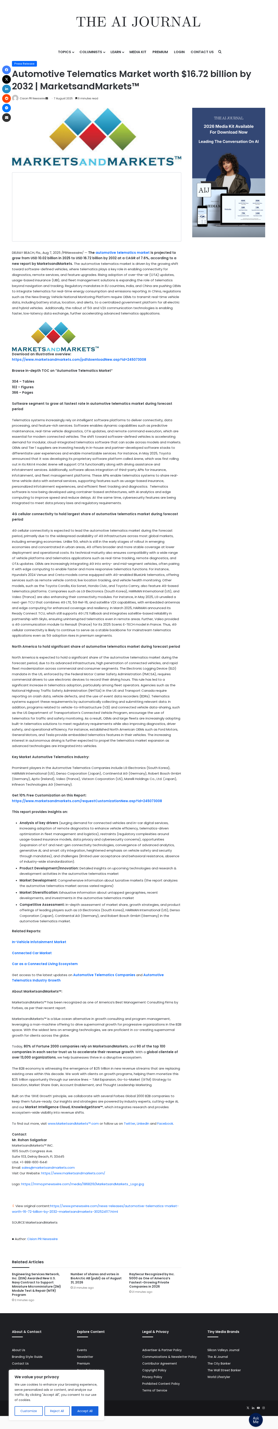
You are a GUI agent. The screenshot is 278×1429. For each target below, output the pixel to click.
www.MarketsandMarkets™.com (74, 1123)
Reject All (57, 1411)
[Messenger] (6, 108)
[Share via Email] (6, 117)
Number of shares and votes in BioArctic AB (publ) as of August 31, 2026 (96, 1278)
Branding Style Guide (27, 1357)
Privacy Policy (152, 1377)
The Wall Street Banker (224, 1370)
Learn (116, 51)
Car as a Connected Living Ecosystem (45, 964)
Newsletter (85, 1357)
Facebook (165, 1123)
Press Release (24, 64)
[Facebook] (6, 70)
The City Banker (219, 1364)
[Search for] (220, 52)
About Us (18, 1350)
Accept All (85, 1411)
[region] (56, 1395)
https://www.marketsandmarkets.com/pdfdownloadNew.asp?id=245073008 (79, 359)
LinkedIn (143, 1123)
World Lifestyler (218, 1377)
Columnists (90, 51)
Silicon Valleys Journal (223, 1350)
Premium (160, 51)
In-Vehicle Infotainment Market (39, 942)
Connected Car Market (32, 953)
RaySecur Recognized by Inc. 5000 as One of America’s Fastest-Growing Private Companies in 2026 (152, 1280)
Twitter (129, 1123)
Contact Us (202, 51)
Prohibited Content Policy (161, 1384)
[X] (247, 1408)
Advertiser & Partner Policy (162, 1350)
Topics (64, 51)
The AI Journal (217, 1357)
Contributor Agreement (159, 1364)
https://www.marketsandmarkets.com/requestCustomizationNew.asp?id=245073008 (87, 801)
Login (179, 51)
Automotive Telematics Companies (104, 975)
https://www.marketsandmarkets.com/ (73, 1173)
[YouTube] (258, 1408)
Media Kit (137, 51)
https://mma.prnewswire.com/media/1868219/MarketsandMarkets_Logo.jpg (82, 1184)
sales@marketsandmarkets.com (48, 1167)
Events (82, 1350)
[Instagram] (263, 1408)
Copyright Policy (154, 1370)
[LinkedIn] (253, 1408)
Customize (28, 1411)
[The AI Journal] (139, 23)
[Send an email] (46, 98)
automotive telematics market (123, 252)
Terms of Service (154, 1390)
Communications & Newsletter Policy (169, 1357)
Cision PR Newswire (32, 98)
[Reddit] (6, 98)
